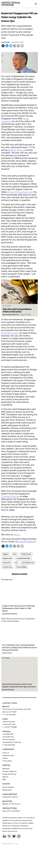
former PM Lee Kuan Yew (20, 192)
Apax (12, 689)
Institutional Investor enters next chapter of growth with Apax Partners (19, 685)
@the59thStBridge (27, 541)
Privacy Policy (27, 828)
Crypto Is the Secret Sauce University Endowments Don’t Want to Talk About (18, 608)
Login (16, 843)
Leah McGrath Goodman (9, 614)
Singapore (5, 554)
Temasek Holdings (10, 496)
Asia (16, 562)
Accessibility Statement (10, 828)
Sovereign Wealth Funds (23, 558)
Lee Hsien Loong (7, 567)
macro (17, 534)
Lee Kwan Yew (6, 562)
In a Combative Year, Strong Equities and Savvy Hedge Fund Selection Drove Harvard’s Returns (19, 647)
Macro (15, 554)
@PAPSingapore (16, 150)
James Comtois (7, 653)
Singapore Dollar (7, 558)
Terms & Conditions (21, 823)
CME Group (15, 314)
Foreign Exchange (26, 554)
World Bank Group (10, 333)
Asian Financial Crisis (28, 562)
